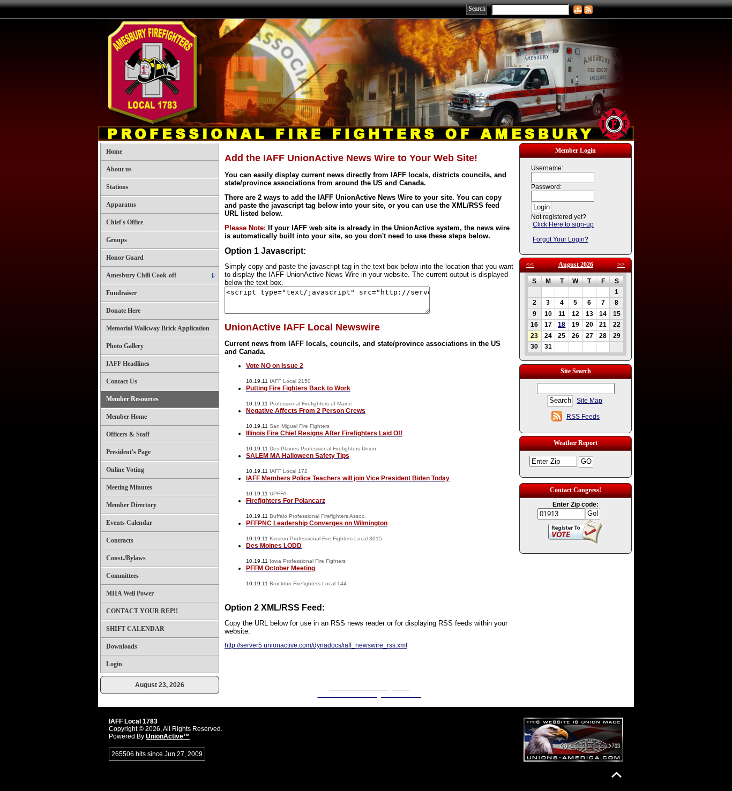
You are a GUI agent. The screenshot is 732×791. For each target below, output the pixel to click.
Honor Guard (125, 257)
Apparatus (121, 204)
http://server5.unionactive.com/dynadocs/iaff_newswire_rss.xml (316, 645)
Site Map (589, 400)
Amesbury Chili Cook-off (141, 275)
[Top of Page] (616, 775)
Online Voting (125, 469)
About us (119, 169)
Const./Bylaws (126, 558)
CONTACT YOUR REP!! (142, 611)
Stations (117, 187)
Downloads (121, 646)
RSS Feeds (583, 416)
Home (114, 151)
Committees (122, 575)
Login (114, 664)
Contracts (119, 540)
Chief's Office (124, 222)
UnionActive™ (168, 736)
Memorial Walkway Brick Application (158, 328)
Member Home (126, 416)
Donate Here (123, 310)
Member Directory (131, 505)
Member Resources (132, 399)
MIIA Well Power (130, 593)
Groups (116, 240)
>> (621, 264)
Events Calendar (129, 522)
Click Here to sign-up (563, 224)
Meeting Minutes (129, 487)
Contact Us (121, 381)
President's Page (128, 452)
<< (530, 264)
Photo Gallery (125, 346)
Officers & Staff (128, 434)
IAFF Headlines (128, 363)
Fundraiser (121, 293)
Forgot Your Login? (560, 239)
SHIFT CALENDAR (135, 628)
